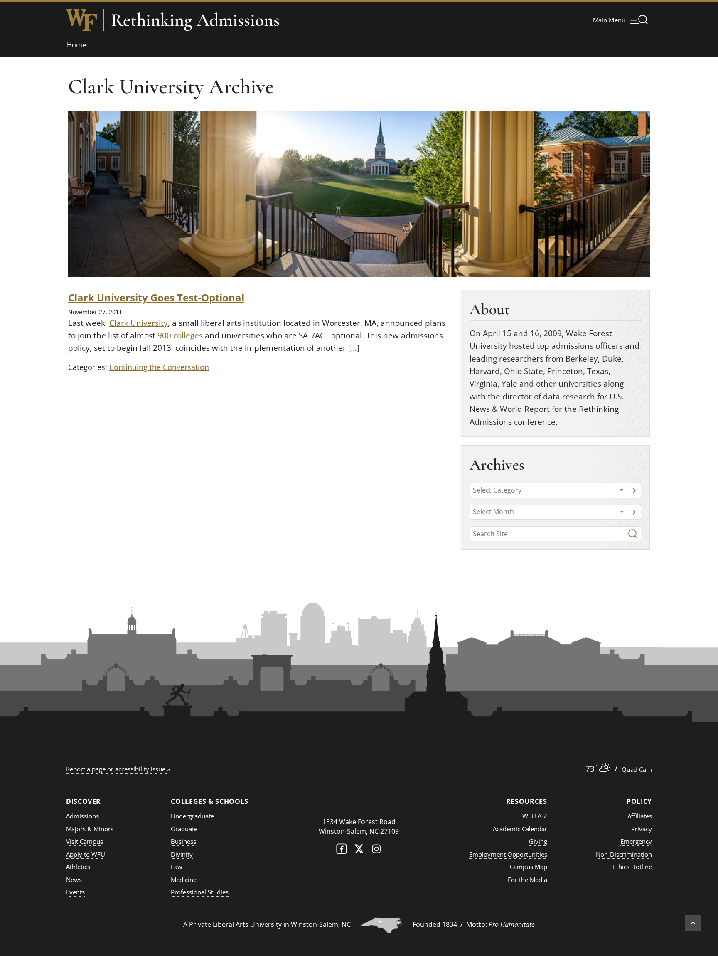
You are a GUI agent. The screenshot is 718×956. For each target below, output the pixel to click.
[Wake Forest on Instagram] (376, 850)
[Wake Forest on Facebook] (341, 850)
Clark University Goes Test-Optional (156, 297)
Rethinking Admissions (195, 20)
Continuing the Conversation (159, 367)
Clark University (138, 323)
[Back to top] (693, 923)
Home (76, 44)
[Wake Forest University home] (81, 20)
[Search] (633, 534)
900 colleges (180, 335)
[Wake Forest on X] (359, 850)
